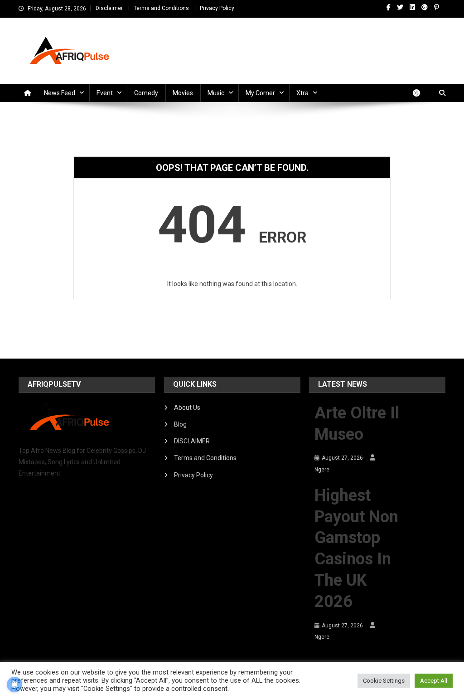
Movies (183, 93)
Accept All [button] (433, 680)
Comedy (146, 93)
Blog (180, 424)
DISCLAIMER (192, 441)
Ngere (321, 469)
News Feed (59, 93)
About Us (187, 407)
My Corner (260, 93)
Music (216, 93)
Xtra (302, 93)
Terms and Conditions (161, 8)
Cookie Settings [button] (384, 680)
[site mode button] (421, 92)
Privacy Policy (217, 8)
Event (105, 93)
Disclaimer (109, 8)
